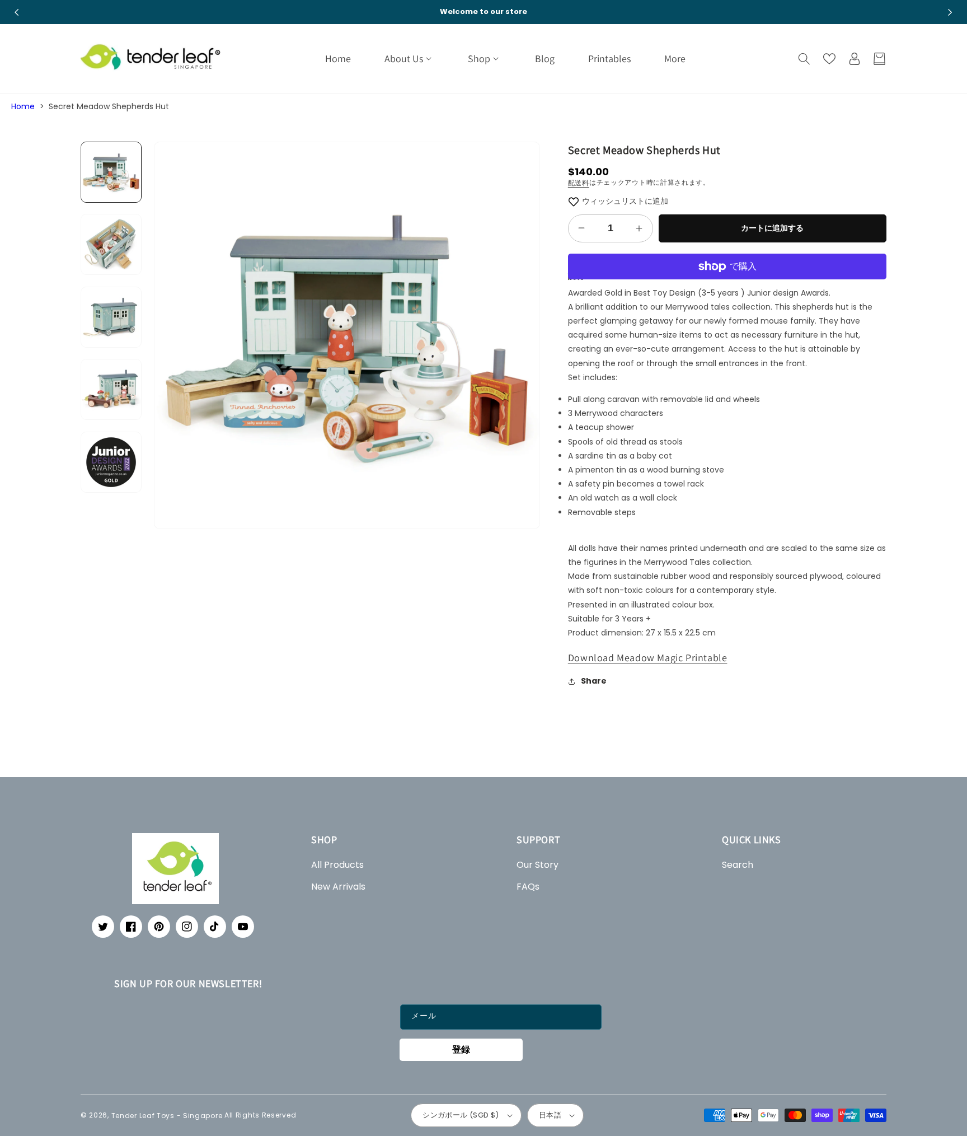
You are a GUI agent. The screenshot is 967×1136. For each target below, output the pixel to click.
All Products (337, 864)
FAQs (528, 886)
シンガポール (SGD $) (461, 1115)
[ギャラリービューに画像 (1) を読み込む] (111, 172)
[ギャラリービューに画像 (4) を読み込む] (111, 389)
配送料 (578, 183)
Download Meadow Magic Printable (647, 657)
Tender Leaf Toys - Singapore (167, 1115)
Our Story (537, 864)
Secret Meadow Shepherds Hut (109, 106)
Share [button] (594, 680)
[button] (409, 58)
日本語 (550, 1115)
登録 (461, 1049)
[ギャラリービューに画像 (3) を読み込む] (111, 317)
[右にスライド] (950, 12)
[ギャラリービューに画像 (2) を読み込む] (111, 244)
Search (737, 864)
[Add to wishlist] (573, 201)
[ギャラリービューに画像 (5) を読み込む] (111, 462)
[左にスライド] (17, 12)
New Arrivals (338, 886)
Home (23, 106)
